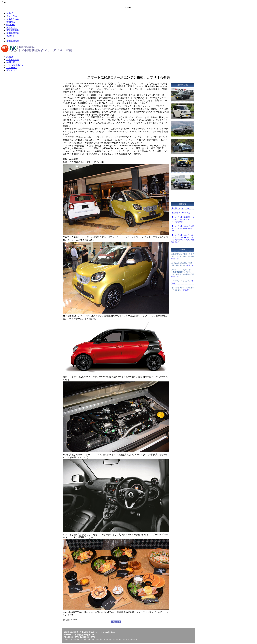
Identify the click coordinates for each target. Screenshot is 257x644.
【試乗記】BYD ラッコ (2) (180, 208)
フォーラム (11, 16)
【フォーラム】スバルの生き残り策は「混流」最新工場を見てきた (182, 228)
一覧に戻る (116, 622)
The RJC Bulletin (14, 65)
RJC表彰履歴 (12, 30)
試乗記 (9, 13)
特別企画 (10, 24)
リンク (9, 38)
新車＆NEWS (12, 19)
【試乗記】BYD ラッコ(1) (180, 213)
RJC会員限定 (12, 41)
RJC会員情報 (12, 33)
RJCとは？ (11, 27)
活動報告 (10, 22)
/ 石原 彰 (182, 256)
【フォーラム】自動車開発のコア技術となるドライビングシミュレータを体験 (182, 219)
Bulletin (10, 36)
